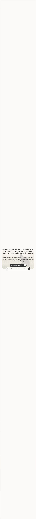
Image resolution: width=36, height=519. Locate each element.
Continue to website (16, 265)
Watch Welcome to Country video (16, 269)
